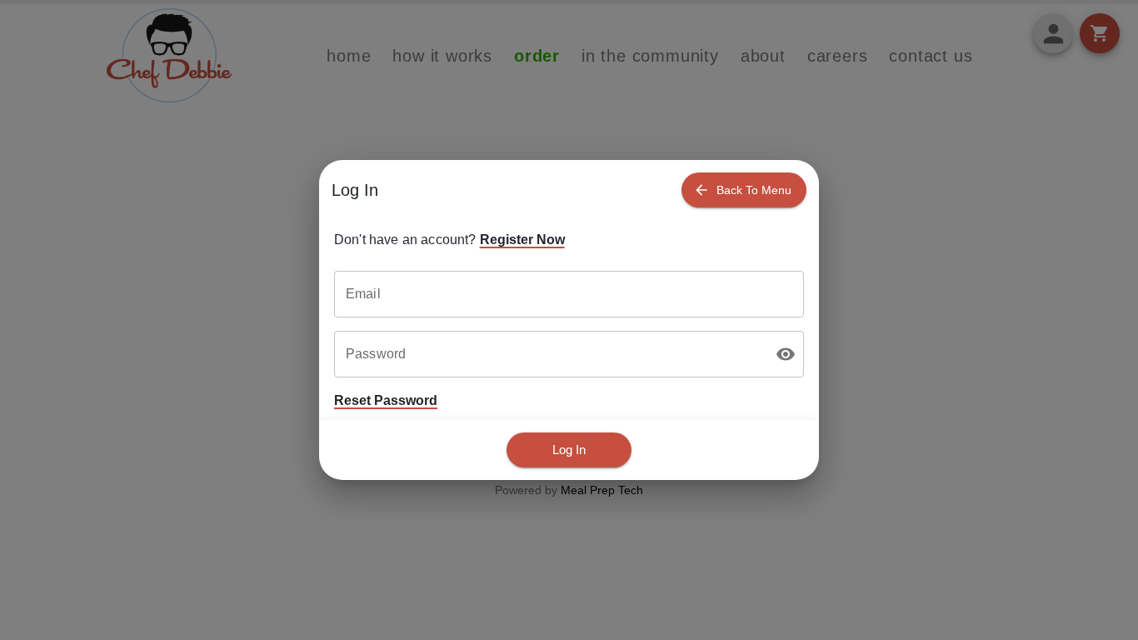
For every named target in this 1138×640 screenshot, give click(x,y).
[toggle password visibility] (785, 354)
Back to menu (753, 190)
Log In (569, 449)
